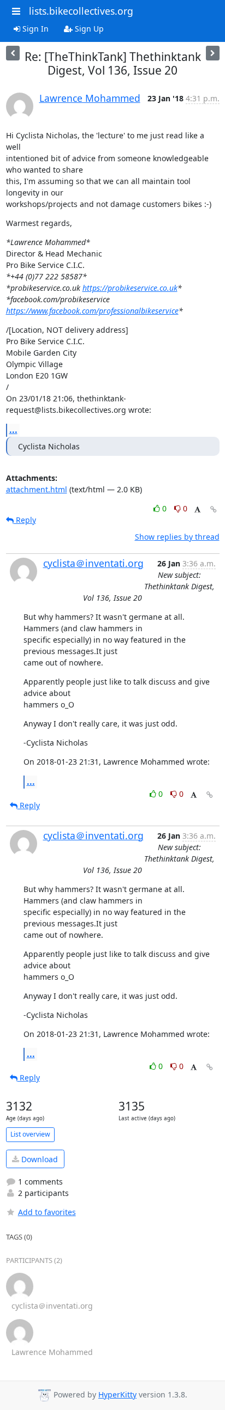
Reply (25, 520)
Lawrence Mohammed (89, 98)
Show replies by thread (177, 537)
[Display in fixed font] (197, 510)
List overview (30, 1134)
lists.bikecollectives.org (81, 10)
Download (38, 1159)
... (13, 430)
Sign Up (88, 28)
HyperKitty (117, 1394)
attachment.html (36, 489)
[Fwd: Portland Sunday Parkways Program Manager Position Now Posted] (13, 53)
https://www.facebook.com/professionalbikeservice (92, 311)
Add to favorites (47, 1212)
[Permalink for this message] (214, 509)
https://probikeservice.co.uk (129, 288)
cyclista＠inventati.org (93, 563)
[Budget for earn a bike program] (213, 53)
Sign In (34, 28)
